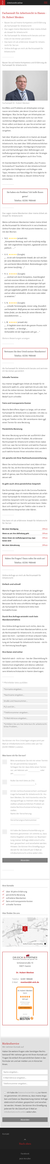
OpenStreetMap (38, 944)
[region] (25, 932)
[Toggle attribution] (45, 943)
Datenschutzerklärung (31, 830)
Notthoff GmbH (27, 944)
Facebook (25, 1153)
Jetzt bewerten (25, 1007)
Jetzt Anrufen (25, 1158)
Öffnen (45, 529)
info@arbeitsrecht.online (20, 743)
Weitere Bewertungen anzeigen (16, 338)
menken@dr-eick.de (30, 982)
